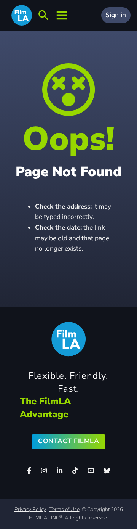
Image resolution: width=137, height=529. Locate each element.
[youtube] (90, 470)
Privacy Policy (30, 509)
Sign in (115, 15)
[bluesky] (107, 470)
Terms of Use (64, 509)
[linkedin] (59, 470)
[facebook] (29, 470)
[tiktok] (75, 470)
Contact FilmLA (68, 441)
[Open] (43, 15)
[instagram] (44, 470)
